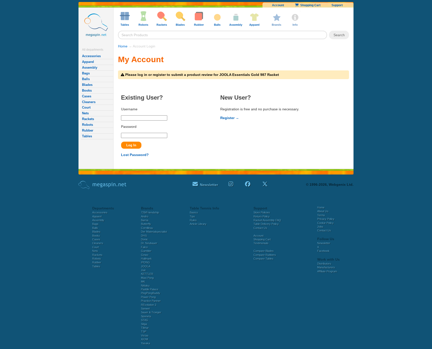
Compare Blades (264, 250)
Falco (144, 247)
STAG (144, 320)
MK (143, 281)
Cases (86, 96)
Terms (321, 215)
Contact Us (260, 227)
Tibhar (145, 327)
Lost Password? (135, 155)
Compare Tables (264, 258)
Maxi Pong (147, 277)
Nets (85, 113)
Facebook (323, 250)
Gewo (144, 254)
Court (86, 107)
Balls (86, 79)
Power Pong (148, 297)
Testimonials (261, 243)
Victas (144, 335)
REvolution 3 (148, 304)
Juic (143, 270)
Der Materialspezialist (154, 231)
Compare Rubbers (265, 254)
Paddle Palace (149, 289)
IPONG (145, 262)
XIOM (144, 339)
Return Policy (262, 216)
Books (87, 90)
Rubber (87, 130)
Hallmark (146, 258)
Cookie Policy (325, 222)
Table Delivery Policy (266, 223)
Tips (192, 216)
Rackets (88, 119)
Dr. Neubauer (149, 243)
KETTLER (147, 273)
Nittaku (145, 285)
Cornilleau (147, 227)
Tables (87, 136)
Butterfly (146, 223)
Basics (194, 212)
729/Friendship (150, 212)
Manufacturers (326, 267)
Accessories (91, 56)
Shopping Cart (309, 5)
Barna (144, 220)
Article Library (198, 223)
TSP (143, 331)
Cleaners (89, 102)
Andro (144, 216)
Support (337, 5)
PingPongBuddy (150, 293)
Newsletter (323, 243)
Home (123, 46)
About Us (322, 211)
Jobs (320, 226)
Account (278, 5)
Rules (193, 220)
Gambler (146, 250)
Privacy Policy (325, 218)
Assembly (89, 67)
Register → (229, 118)
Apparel (88, 62)
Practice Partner (151, 300)
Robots (87, 125)
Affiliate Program (327, 271)
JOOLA (145, 266)
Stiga (144, 324)
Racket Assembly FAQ (267, 220)
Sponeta (146, 316)
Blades (87, 85)
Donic (144, 239)
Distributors (324, 263)
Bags (86, 73)
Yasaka (145, 343)
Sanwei (145, 308)
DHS (144, 235)
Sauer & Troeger (151, 312)
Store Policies (262, 212)
